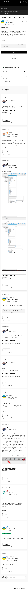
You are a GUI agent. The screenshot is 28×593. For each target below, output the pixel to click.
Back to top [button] (3, 588)
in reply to (12, 134)
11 (6, 524)
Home (2, 11)
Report (14, 58)
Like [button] (13, 56)
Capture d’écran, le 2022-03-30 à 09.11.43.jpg (11, 311)
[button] (26, 21)
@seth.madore (6, 140)
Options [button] (24, 17)
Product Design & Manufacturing (11, 11)
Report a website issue (20, 588)
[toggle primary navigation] (2, 2)
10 (6, 487)
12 (6, 553)
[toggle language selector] (20, 1)
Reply (14, 52)
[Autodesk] (7, 1)
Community (4, 8)
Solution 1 (5, 71)
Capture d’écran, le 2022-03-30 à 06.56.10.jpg (11, 45)
